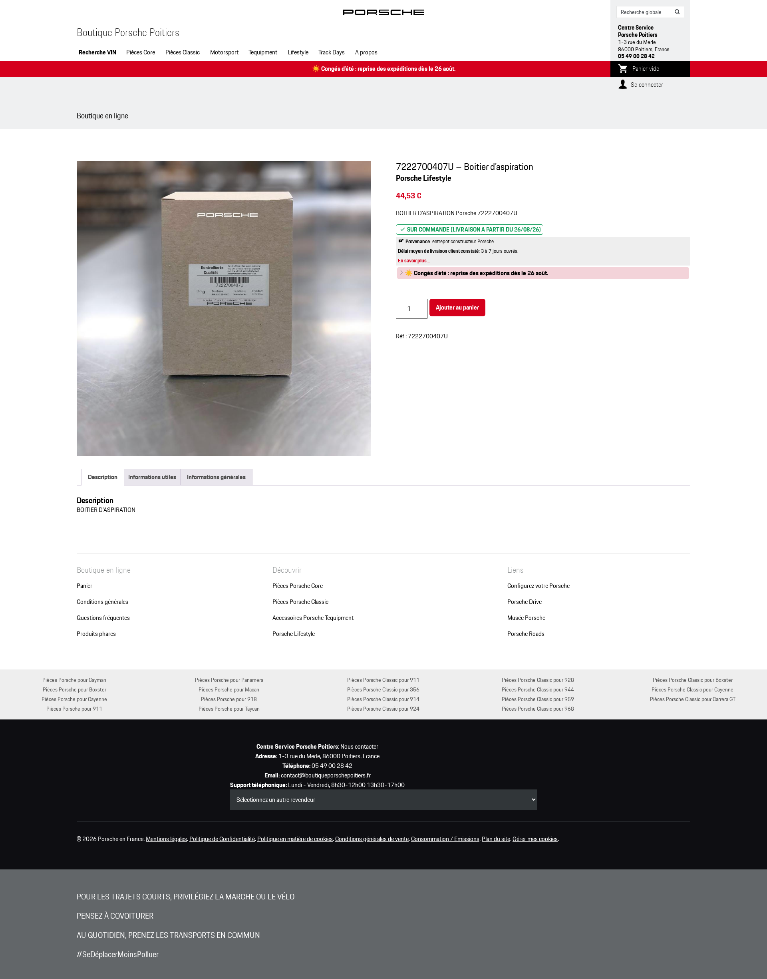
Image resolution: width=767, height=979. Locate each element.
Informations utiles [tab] (152, 477)
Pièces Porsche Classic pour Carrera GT (692, 698)
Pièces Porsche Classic (300, 602)
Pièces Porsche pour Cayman (74, 679)
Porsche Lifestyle (293, 634)
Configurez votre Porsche (538, 586)
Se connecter (647, 85)
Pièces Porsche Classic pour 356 (383, 689)
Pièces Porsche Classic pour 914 (383, 698)
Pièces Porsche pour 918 (229, 698)
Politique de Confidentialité (222, 839)
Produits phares (96, 634)
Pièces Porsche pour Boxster (74, 689)
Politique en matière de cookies (295, 839)
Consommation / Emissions (445, 839)
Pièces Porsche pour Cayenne (74, 698)
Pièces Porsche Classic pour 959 (538, 698)
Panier (84, 586)
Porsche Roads (525, 634)
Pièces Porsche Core (297, 586)
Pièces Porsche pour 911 (74, 708)
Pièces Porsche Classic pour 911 (383, 679)
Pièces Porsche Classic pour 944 (538, 689)
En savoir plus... (414, 260)
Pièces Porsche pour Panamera (229, 679)
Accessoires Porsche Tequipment (313, 618)
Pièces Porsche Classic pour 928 (538, 679)
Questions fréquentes (103, 618)
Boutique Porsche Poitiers (128, 32)
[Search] (677, 12)
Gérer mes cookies (535, 839)
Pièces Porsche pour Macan (229, 689)
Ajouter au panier (457, 307)
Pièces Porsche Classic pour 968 (538, 708)
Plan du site (496, 839)
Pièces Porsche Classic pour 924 (383, 708)
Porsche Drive (524, 602)
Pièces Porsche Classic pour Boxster (693, 679)
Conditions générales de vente (372, 839)
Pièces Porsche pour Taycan (229, 708)
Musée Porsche (526, 618)
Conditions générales (102, 602)
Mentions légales (166, 839)
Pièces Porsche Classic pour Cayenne (692, 689)
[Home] (383, 14)
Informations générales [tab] (216, 477)
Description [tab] (102, 477)
